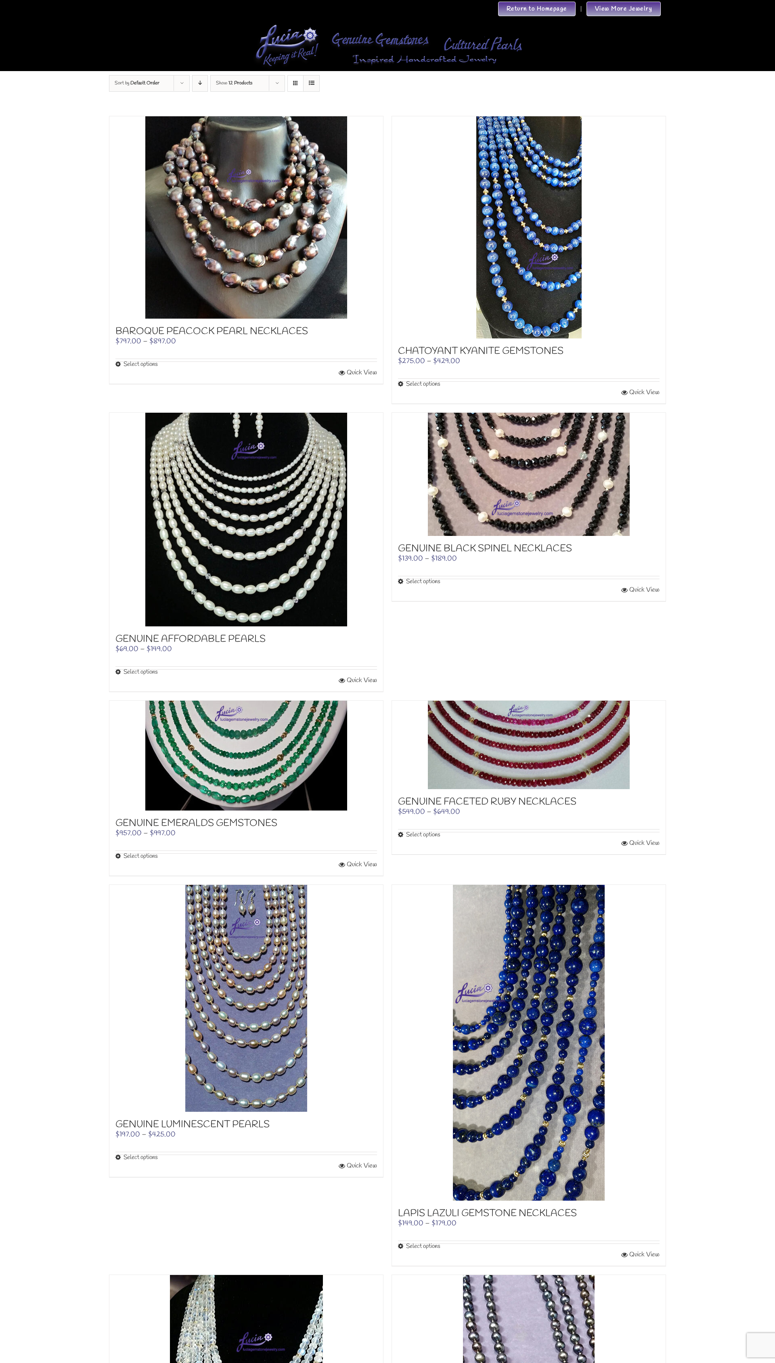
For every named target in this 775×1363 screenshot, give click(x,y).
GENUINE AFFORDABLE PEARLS (190, 639)
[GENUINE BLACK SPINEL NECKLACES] (529, 474)
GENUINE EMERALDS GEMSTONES (196, 823)
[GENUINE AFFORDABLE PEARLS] (246, 519)
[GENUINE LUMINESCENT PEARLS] (246, 998)
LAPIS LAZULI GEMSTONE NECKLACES (487, 1213)
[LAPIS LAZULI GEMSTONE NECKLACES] (529, 1043)
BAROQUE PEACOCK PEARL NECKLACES (211, 331)
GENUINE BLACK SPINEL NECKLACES (485, 548)
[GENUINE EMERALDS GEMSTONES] (246, 756)
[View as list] (311, 83)
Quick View (362, 372)
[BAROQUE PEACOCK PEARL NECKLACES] (246, 217)
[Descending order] (200, 83)
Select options (141, 364)
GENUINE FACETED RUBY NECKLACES (487, 802)
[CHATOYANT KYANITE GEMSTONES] (529, 227)
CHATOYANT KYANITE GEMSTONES (480, 351)
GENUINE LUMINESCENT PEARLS (192, 1124)
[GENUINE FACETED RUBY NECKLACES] (529, 745)
